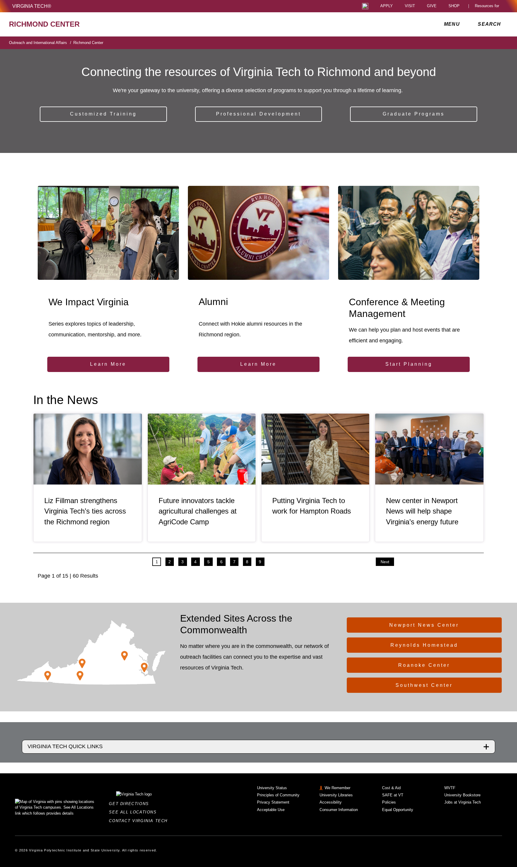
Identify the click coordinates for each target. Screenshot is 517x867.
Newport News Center (424, 625)
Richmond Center (88, 42)
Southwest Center (424, 685)
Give (432, 6)
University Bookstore (462, 795)
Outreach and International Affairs (40, 42)
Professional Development (258, 113)
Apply (386, 6)
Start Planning (408, 364)
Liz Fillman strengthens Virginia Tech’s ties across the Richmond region (85, 511)
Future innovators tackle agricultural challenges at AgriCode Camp (198, 511)
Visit (410, 6)
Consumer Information (339, 809)
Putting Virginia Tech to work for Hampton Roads (311, 505)
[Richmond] (124, 656)
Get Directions (130, 803)
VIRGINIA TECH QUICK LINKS (65, 746)
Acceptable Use (271, 809)
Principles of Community (278, 795)
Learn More (108, 364)
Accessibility (331, 802)
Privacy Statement (273, 802)
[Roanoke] (82, 663)
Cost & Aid (391, 788)
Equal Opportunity (397, 809)
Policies (389, 802)
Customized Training (103, 113)
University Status (272, 788)
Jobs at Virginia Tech (462, 802)
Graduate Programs (414, 113)
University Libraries (336, 795)
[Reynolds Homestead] (80, 676)
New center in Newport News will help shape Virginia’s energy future (422, 511)
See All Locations (134, 812)
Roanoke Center (424, 665)
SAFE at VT (392, 795)
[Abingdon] (47, 675)
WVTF (449, 788)
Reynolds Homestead (424, 645)
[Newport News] (144, 667)
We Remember (337, 788)
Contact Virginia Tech (140, 821)
